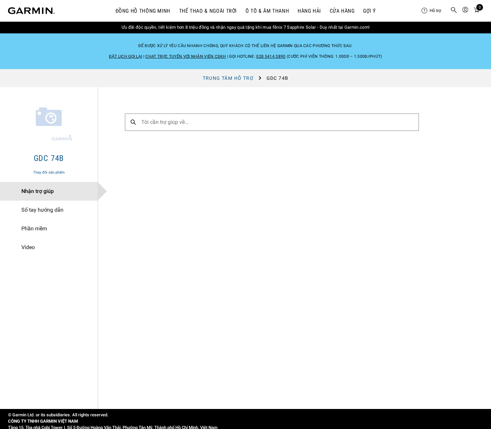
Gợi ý (369, 11)
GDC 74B (49, 158)
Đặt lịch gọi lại (125, 56)
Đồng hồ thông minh (143, 11)
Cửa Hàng (342, 11)
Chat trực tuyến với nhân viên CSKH (185, 56)
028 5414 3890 (270, 56)
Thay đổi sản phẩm (49, 172)
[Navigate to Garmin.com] (31, 10)
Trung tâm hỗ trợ (228, 78)
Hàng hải (309, 11)
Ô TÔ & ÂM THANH (267, 11)
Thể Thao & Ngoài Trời (208, 11)
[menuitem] (433, 10)
